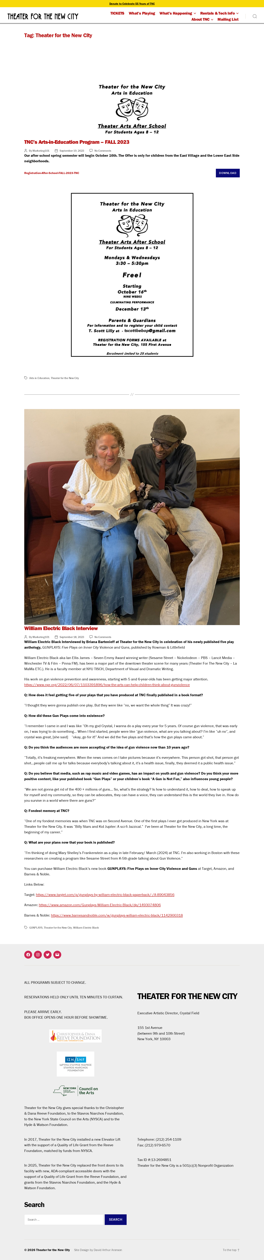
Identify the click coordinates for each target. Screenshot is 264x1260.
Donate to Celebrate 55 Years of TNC (132, 3)
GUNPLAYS (36, 927)
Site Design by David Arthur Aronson (98, 1250)
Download (227, 173)
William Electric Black (86, 927)
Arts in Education (39, 378)
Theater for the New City (65, 378)
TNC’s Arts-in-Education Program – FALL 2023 (76, 141)
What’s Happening (175, 13)
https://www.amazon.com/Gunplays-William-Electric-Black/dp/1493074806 (100, 905)
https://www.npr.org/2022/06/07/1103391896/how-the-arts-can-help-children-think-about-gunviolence (107, 684)
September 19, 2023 (72, 150)
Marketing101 (41, 150)
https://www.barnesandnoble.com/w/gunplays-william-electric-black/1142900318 (117, 915)
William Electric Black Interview (61, 628)
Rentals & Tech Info (217, 13)
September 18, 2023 (72, 637)
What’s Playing (142, 13)
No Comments (102, 150)
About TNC (200, 19)
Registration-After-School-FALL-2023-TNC (51, 173)
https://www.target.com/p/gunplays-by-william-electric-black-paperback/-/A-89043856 (105, 894)
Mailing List (227, 19)
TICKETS (117, 13)
